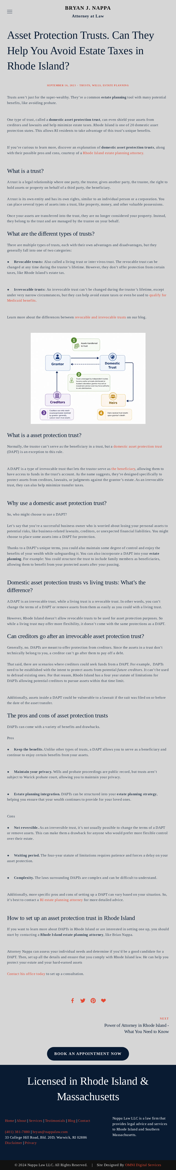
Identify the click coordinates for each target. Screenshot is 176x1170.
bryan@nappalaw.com (50, 1132)
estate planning (116, 85)
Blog (71, 1121)
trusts (84, 85)
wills (96, 85)
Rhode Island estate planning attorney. (114, 153)
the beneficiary (123, 469)
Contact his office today (26, 974)
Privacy (31, 1143)
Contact (84, 1121)
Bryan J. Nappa (88, 8)
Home (9, 1121)
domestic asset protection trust (138, 446)
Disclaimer (13, 1143)
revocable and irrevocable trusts (100, 317)
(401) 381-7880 (17, 1132)
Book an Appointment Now (88, 1054)
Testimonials (55, 1121)
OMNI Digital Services (143, 1165)
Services (35, 1121)
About (21, 1121)
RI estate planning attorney (61, 900)
